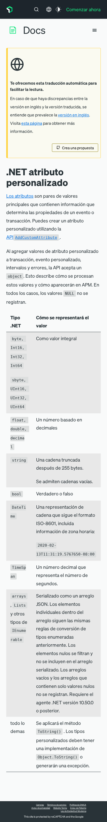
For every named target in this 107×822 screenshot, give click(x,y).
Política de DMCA (78, 805)
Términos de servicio (56, 805)
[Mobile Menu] (94, 30)
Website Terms (60, 808)
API (31, 237)
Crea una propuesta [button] (78, 147)
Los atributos (20, 196)
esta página (31, 123)
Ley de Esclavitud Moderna (73, 811)
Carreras (40, 805)
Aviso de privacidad (40, 808)
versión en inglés (73, 114)
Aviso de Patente (78, 808)
